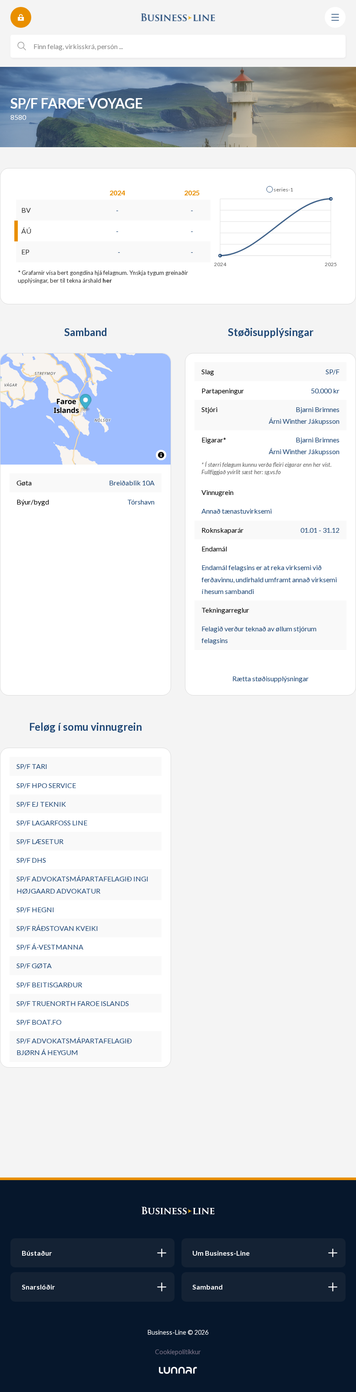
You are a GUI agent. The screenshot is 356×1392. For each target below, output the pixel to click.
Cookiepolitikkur (178, 1352)
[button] (279, 189)
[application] (276, 224)
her (107, 280)
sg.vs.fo (272, 471)
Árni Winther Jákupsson (304, 421)
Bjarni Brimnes (318, 409)
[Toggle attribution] (161, 455)
